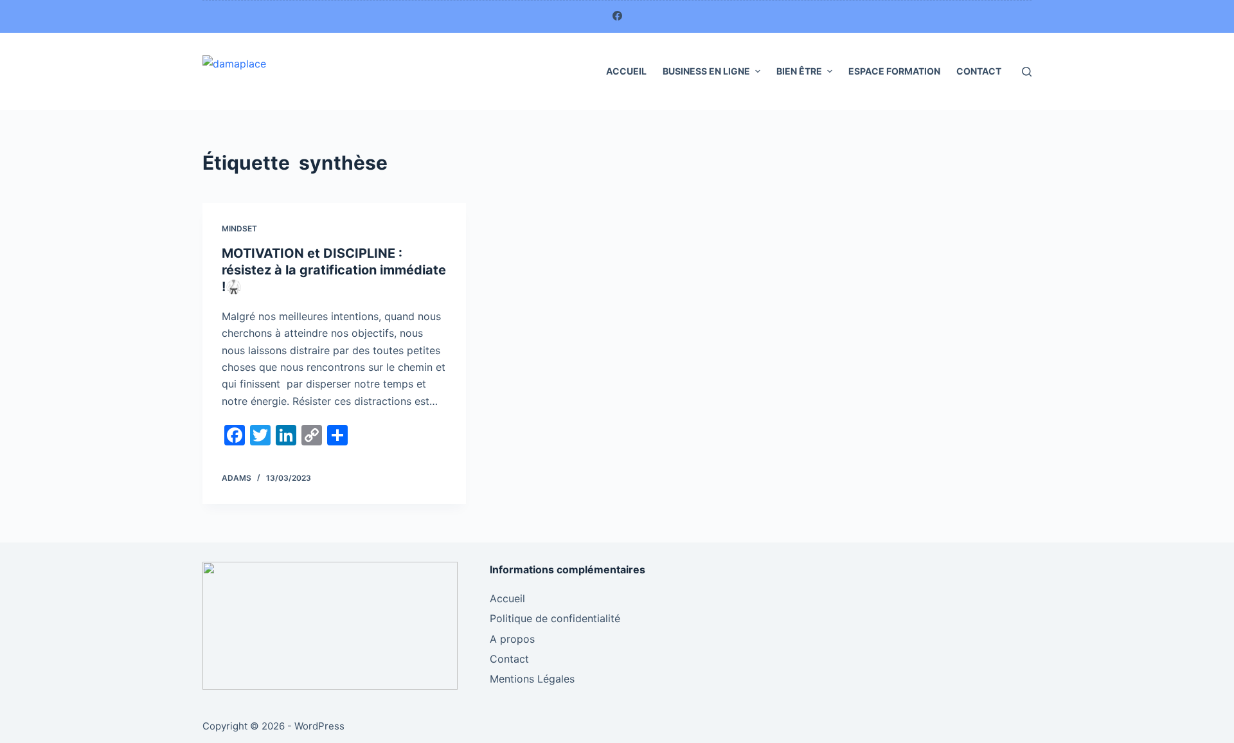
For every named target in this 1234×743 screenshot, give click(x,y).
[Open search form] (1027, 71)
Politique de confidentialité (555, 618)
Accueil (626, 71)
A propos (512, 638)
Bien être (799, 71)
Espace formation (894, 71)
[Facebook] (617, 16)
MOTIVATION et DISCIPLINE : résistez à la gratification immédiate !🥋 (334, 270)
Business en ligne (706, 71)
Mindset (239, 228)
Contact (978, 71)
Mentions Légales (532, 678)
